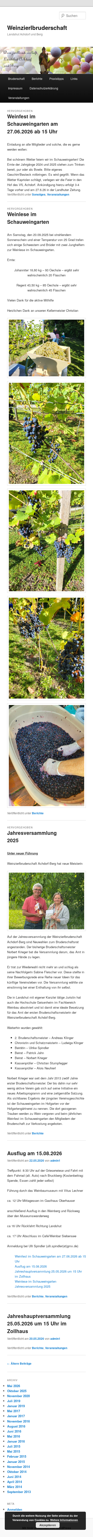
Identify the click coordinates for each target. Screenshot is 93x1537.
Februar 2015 (16, 1456)
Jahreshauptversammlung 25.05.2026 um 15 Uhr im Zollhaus (39, 1323)
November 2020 (18, 1396)
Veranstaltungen (18, 98)
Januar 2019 (16, 1406)
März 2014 (14, 1486)
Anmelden (14, 1509)
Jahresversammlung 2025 (32, 1286)
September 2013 (19, 1491)
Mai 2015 (13, 1451)
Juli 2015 (13, 1446)
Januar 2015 (16, 1461)
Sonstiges (39, 194)
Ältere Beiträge (19, 1363)
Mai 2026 (13, 1386)
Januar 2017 (16, 1416)
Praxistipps (56, 79)
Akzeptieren (47, 1525)
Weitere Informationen (64, 1520)
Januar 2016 (16, 1441)
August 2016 (16, 1426)
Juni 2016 (14, 1431)
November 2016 (18, 1421)
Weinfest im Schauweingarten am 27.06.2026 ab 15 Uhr (32, 124)
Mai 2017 (13, 1411)
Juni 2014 (14, 1476)
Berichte (37, 79)
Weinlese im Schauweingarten (28, 217)
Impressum (15, 88)
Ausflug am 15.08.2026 (34, 1153)
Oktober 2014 (16, 1471)
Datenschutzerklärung (44, 88)
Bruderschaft (16, 79)
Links (74, 79)
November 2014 (18, 1466)
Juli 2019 (13, 1401)
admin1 (55, 1160)
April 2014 (14, 1481)
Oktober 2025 (16, 1391)
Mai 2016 (13, 1436)
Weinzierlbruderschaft (37, 27)
